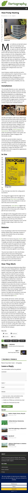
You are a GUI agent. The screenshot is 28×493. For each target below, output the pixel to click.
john (15, 15)
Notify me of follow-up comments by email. (13, 400)
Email (2, 387)
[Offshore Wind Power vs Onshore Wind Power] (4, 446)
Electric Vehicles (5, 469)
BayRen (21, 239)
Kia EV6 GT (11, 436)
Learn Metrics (14, 199)
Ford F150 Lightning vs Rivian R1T (17, 428)
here (15, 295)
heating (22, 340)
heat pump (15, 340)
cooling (7, 340)
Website (3, 391)
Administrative (4, 467)
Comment (3, 371)
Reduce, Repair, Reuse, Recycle (17, 413)
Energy (3, 472)
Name (3, 383)
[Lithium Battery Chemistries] (4, 424)
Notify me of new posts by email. (11, 402)
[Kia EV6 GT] (4, 439)
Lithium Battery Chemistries (16, 421)
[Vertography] (14, 6)
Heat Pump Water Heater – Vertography (12, 363)
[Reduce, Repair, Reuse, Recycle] (4, 416)
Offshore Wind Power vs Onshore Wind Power (17, 444)
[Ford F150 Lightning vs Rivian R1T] (4, 431)
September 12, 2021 (7, 15)
